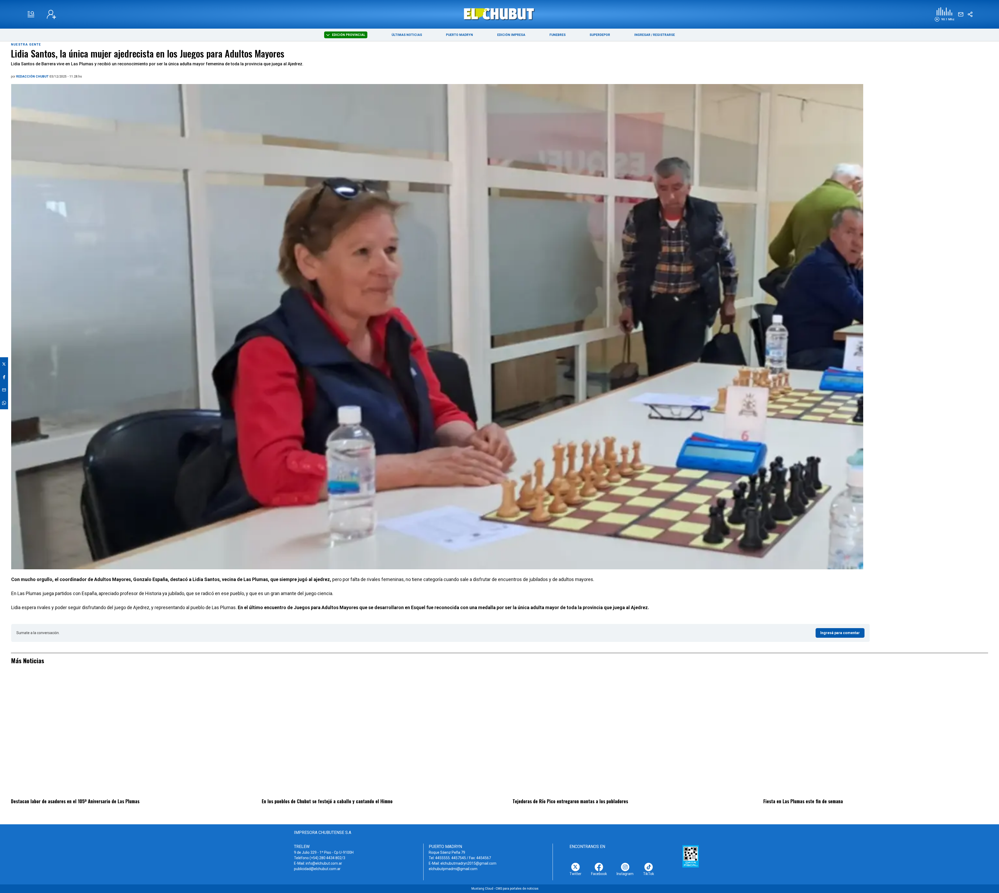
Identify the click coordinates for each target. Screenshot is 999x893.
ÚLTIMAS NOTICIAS (407, 35)
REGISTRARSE (664, 35)
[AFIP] (690, 856)
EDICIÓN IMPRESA (511, 35)
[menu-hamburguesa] (31, 14)
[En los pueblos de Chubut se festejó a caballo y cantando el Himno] (374, 735)
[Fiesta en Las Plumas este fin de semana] (875, 735)
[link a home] (499, 13)
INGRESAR (642, 35)
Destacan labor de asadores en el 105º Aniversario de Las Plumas (75, 801)
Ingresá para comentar (840, 633)
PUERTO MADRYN (459, 35)
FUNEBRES (557, 35)
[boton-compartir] (970, 14)
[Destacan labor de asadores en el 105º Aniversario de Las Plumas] (123, 735)
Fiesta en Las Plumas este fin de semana (803, 801)
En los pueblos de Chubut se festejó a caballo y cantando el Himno (327, 801)
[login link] (51, 14)
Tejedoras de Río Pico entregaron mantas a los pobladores (570, 801)
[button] (944, 14)
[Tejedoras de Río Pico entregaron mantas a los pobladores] (625, 735)
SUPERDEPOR (600, 35)
